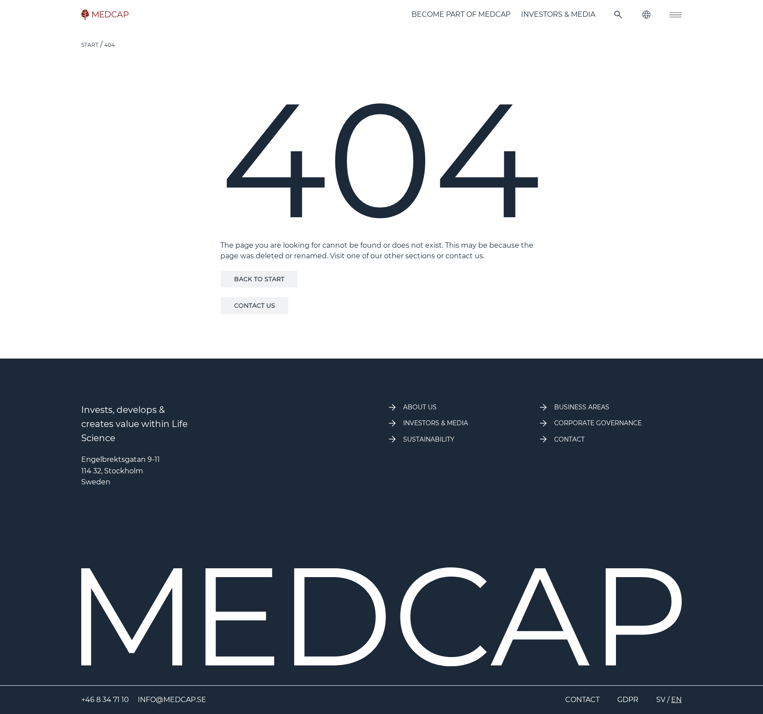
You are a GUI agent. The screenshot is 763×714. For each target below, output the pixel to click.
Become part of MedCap (461, 14)
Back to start (259, 279)
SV (660, 699)
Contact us (254, 306)
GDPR (627, 699)
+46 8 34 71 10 (105, 699)
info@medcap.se (172, 699)
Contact (582, 699)
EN (676, 699)
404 (109, 45)
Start (89, 45)
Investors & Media (558, 14)
